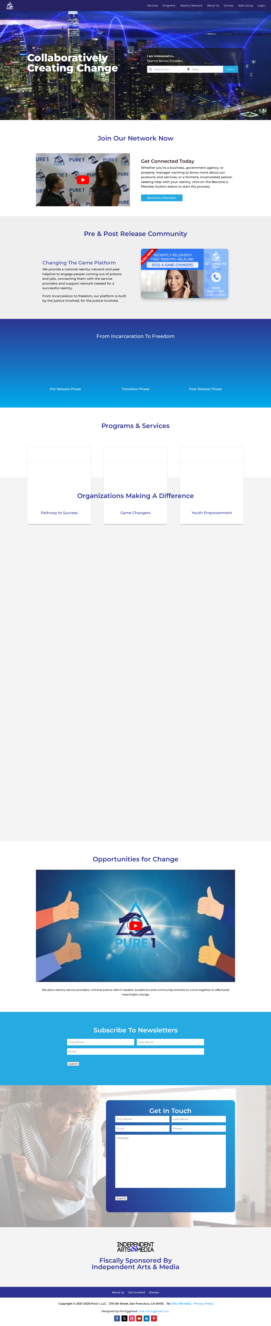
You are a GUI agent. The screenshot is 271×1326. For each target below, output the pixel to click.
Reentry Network (191, 5)
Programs (169, 5)
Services (152, 5)
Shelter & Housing (120, 635)
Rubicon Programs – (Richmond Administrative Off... (154, 778)
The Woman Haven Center (131, 666)
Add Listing (245, 5)
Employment (145, 561)
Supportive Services (169, 561)
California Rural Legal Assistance (137, 704)
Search (230, 69)
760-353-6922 (120, 685)
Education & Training (122, 561)
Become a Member (161, 198)
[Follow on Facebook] (117, 1318)
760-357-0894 (120, 647)
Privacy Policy (204, 1303)
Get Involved (136, 1292)
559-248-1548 (120, 610)
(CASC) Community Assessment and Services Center (155, 741)
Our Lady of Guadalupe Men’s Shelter (141, 629)
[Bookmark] (48, 547)
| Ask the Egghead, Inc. (154, 1311)
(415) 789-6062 (181, 1303)
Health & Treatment (121, 598)
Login (261, 5)
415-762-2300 (120, 536)
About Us (213, 5)
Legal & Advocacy (119, 710)
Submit (73, 1063)
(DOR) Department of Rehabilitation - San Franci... (152, 554)
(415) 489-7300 (121, 764)
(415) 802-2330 (121, 582)
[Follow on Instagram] (132, 1318)
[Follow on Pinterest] (154, 1318)
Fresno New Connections (130, 592)
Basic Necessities (119, 523)
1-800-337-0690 (121, 722)
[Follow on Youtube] (139, 1318)
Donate (228, 5)
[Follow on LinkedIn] (147, 1318)
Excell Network (121, 517)
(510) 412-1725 (120, 820)
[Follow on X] (124, 1318)
